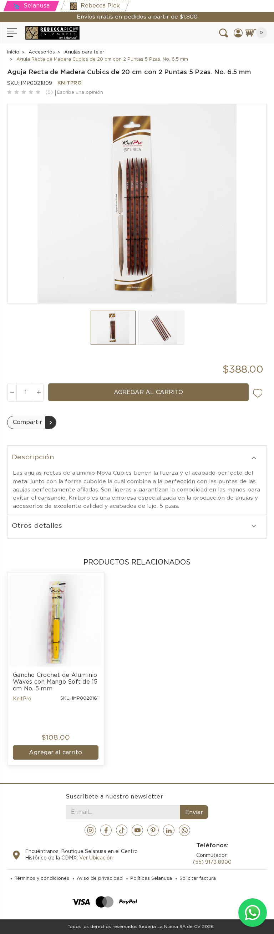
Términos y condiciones (42, 878)
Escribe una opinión (80, 92)
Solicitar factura (197, 878)
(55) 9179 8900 (212, 862)
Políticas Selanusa (151, 878)
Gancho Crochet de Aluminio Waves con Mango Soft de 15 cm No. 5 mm (55, 681)
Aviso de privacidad (100, 878)
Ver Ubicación (96, 858)
